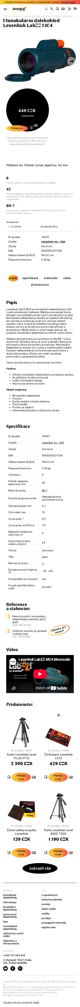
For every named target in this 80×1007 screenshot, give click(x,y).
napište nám (49, 927)
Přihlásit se (17, 128)
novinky (46, 904)
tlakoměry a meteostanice (11, 942)
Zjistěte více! (68, 2)
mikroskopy (10, 902)
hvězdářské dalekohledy (10, 896)
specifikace (30, 278)
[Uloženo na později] (57, 9)
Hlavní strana (11, 16)
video (67, 278)
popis (13, 278)
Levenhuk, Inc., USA (53, 241)
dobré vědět (49, 909)
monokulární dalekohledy (10, 927)
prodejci (46, 918)
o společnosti (49, 895)
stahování (51, 278)
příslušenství (40, 284)
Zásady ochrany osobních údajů (21, 1002)
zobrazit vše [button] (40, 868)
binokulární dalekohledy (10, 908)
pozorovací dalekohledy (10, 916)
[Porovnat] (63, 9)
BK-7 (44, 490)
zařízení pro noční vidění (13, 935)
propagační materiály (54, 922)
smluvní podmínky (52, 899)
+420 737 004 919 (14, 955)
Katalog (28, 16)
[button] (52, 9)
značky (46, 913)
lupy (5, 921)
